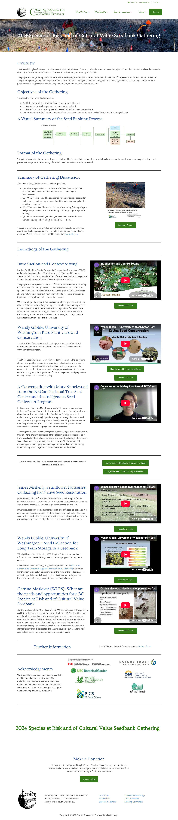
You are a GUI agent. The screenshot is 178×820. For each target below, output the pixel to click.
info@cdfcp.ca (71, 234)
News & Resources (121, 12)
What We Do (100, 12)
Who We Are (81, 12)
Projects (140, 12)
